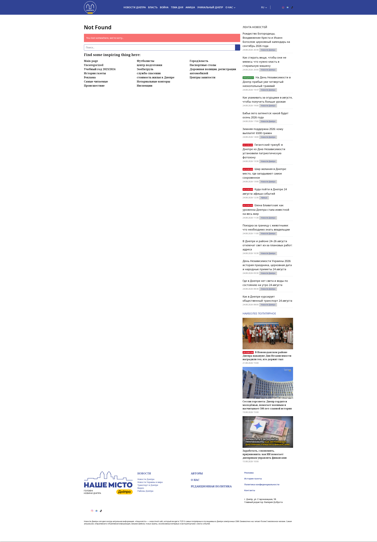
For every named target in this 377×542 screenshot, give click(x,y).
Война (164, 7)
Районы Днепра (145, 491)
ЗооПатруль (145, 69)
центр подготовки (149, 65)
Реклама (90, 77)
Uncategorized (93, 65)
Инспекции (144, 85)
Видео (140, 488)
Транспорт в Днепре (147, 485)
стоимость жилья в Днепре (155, 77)
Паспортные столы (203, 65)
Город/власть (199, 61)
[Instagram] (283, 7)
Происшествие (94, 85)
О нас (229, 7)
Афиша (190, 7)
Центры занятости (202, 77)
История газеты (95, 73)
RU (262, 7)
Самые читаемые (96, 81)
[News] (288, 7)
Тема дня (177, 7)
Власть (153, 7)
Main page (91, 61)
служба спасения (149, 73)
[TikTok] (292, 7)
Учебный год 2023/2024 (99, 69)
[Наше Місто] (90, 7)
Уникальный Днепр (210, 7)
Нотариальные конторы (153, 81)
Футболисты (145, 61)
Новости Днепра (135, 7)
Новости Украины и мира (150, 482)
